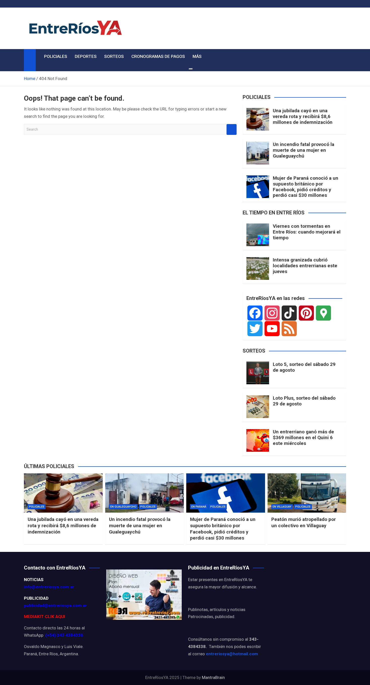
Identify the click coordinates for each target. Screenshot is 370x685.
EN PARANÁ (198, 506)
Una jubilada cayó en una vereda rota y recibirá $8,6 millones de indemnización (302, 116)
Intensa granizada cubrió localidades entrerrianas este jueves (305, 265)
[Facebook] (255, 313)
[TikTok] (289, 313)
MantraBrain (213, 677)
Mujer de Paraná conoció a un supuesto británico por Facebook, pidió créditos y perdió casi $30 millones (305, 186)
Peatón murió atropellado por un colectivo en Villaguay (303, 522)
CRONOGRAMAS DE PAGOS (158, 56)
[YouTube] (272, 328)
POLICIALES (55, 56)
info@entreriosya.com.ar (49, 586)
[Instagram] (272, 313)
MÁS (197, 56)
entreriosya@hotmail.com (232, 653)
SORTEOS (114, 56)
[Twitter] (255, 328)
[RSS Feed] (289, 328)
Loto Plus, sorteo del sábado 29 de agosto (304, 401)
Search (232, 129)
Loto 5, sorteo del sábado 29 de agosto (304, 367)
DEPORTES (86, 56)
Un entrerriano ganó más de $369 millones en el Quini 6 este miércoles (303, 437)
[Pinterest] (306, 313)
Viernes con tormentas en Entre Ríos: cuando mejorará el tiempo (307, 232)
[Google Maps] (323, 313)
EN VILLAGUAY (282, 506)
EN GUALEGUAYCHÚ (123, 506)
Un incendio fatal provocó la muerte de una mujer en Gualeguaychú (303, 150)
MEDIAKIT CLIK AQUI (44, 616)
